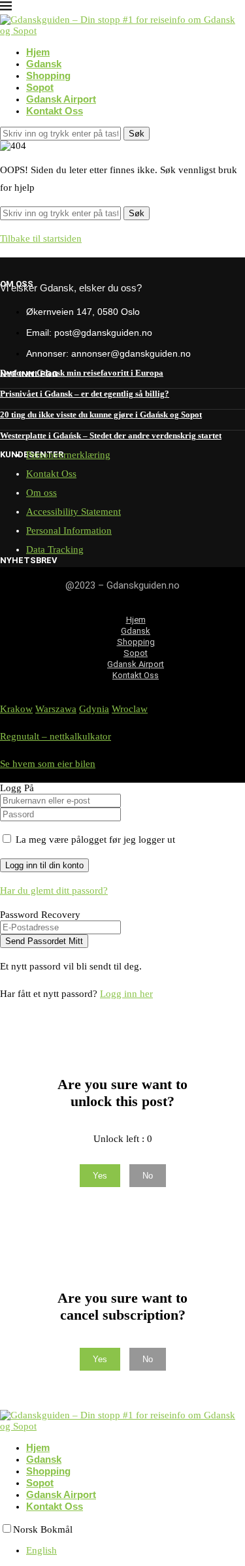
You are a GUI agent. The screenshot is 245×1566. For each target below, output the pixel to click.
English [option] (41, 1550)
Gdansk (43, 63)
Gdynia (94, 709)
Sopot (40, 87)
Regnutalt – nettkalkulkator (55, 736)
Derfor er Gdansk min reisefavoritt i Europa (81, 373)
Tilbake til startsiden (41, 238)
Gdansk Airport (61, 99)
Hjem (38, 51)
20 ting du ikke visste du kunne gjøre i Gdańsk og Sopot (101, 414)
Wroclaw (130, 709)
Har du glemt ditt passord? (54, 890)
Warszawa (55, 709)
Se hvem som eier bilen (47, 764)
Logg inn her (126, 993)
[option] (135, 1550)
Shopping (48, 75)
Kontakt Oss (54, 110)
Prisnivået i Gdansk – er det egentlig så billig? (84, 394)
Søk (136, 134)
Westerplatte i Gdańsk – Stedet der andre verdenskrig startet (110, 435)
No (147, 1176)
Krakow (16, 709)
